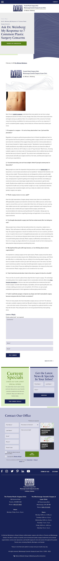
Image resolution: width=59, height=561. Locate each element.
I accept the (10, 456)
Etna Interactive (41, 556)
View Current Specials (15, 401)
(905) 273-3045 (45, 507)
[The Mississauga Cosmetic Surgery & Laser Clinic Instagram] (6, 471)
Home (2, 19)
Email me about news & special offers (12, 452)
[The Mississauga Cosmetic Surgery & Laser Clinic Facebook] (1, 471)
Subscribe (44, 395)
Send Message (32, 454)
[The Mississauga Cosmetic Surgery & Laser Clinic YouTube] (28, 471)
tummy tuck (44, 169)
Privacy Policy (29, 460)
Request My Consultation (14, 43)
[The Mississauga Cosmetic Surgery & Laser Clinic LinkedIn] (23, 471)
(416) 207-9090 (17, 504)
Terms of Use (45, 472)
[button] (2, 2)
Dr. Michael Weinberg (21, 63)
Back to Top (48, 361)
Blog (6, 19)
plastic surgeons (17, 114)
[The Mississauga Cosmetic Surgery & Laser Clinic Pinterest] (17, 471)
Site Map (55, 472)
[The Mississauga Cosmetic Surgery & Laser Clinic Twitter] (12, 471)
